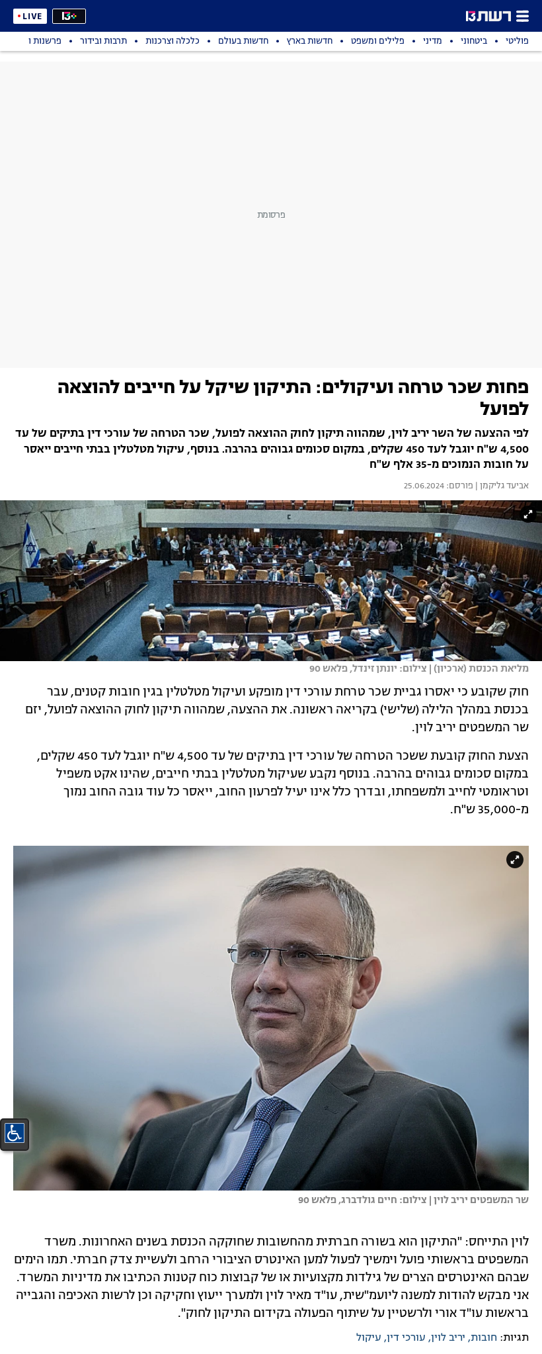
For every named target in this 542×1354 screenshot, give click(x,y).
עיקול (368, 1338)
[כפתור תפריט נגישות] (14, 1133)
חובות (484, 1338)
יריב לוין (448, 1338)
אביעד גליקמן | (501, 486)
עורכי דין (406, 1338)
